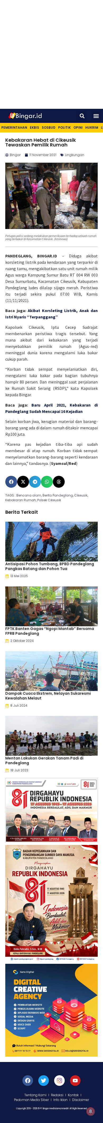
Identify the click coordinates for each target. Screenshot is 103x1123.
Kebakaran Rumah (20, 500)
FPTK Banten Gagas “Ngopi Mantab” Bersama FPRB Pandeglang (49, 631)
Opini (78, 127)
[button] (82, 115)
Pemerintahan (14, 127)
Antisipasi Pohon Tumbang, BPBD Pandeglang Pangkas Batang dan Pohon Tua (49, 566)
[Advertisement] (51, 54)
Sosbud (48, 127)
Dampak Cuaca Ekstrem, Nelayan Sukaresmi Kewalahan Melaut (48, 696)
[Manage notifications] (90, 1111)
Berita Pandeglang (58, 495)
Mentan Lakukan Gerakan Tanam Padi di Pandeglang (44, 760)
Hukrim (91, 127)
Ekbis (34, 127)
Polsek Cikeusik (49, 500)
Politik (64, 127)
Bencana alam (28, 495)
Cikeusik (80, 495)
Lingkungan (74, 155)
